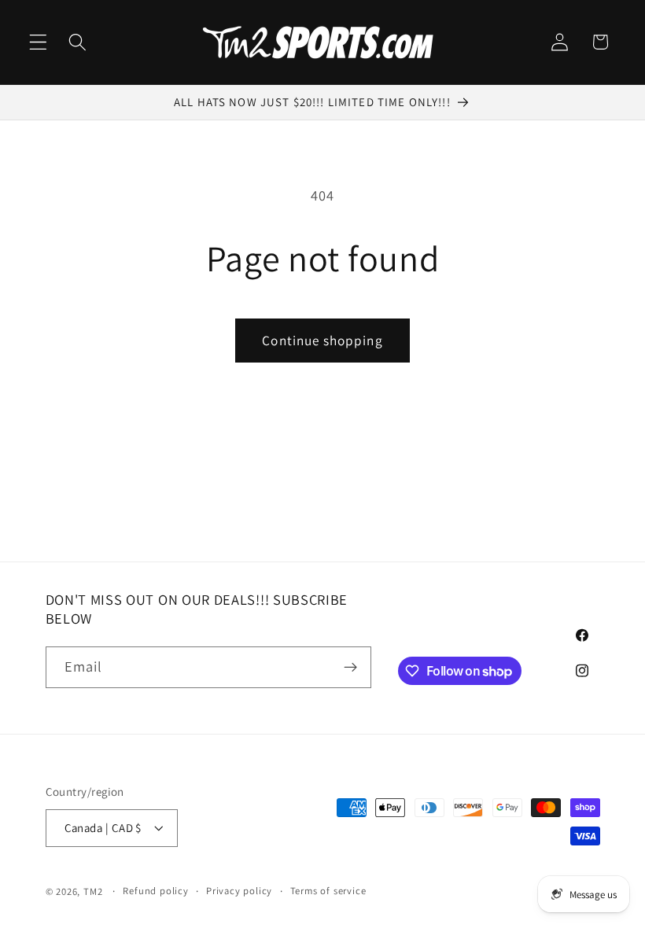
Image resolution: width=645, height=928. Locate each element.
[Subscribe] (350, 667)
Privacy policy (239, 890)
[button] (38, 42)
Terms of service (328, 890)
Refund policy (155, 890)
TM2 (92, 891)
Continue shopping (322, 340)
